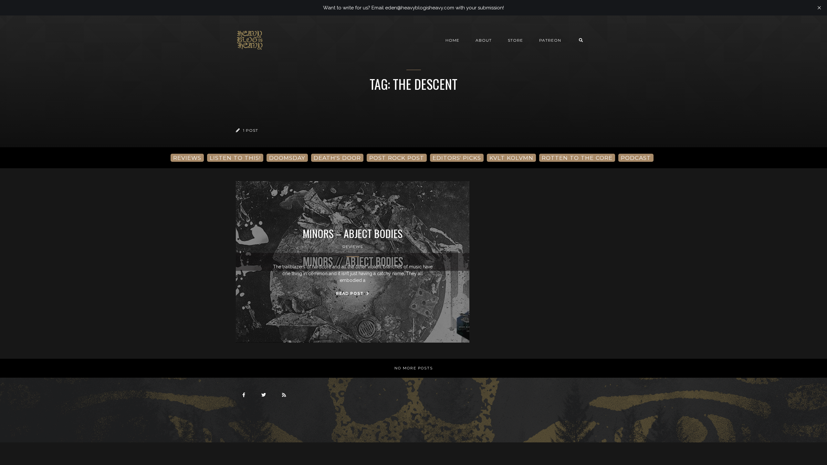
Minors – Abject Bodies (353, 233)
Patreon (550, 40)
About (484, 40)
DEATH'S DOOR (337, 157)
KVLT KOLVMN (511, 157)
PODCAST (636, 157)
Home (452, 40)
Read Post (350, 293)
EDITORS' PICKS (457, 157)
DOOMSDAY (287, 157)
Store (515, 40)
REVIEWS (187, 157)
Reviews (352, 246)
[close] (819, 8)
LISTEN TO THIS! (235, 157)
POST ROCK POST (396, 157)
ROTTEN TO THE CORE (577, 157)
